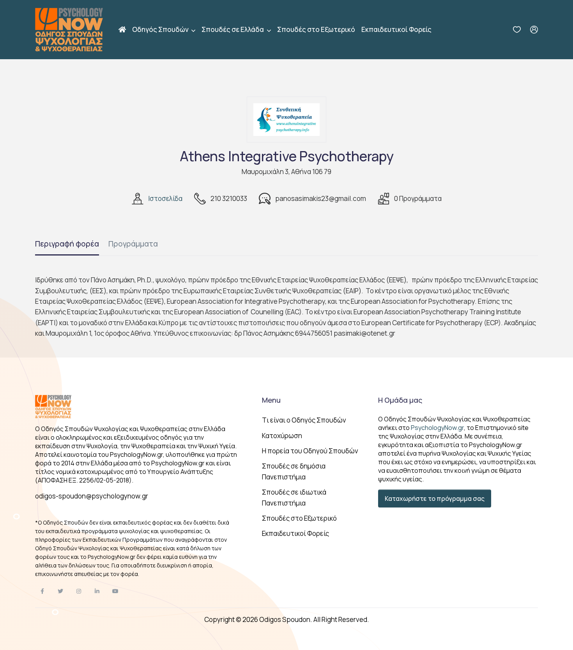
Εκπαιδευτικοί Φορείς (396, 29)
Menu (271, 400)
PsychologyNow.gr (437, 427)
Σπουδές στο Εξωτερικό (316, 29)
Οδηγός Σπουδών (161, 29)
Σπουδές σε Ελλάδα (233, 29)
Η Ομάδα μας (400, 400)
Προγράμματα (133, 244)
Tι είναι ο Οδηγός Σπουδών (304, 420)
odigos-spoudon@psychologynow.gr (91, 495)
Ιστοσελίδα (165, 198)
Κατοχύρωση (282, 435)
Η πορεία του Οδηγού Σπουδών (310, 450)
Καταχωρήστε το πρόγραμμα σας (435, 498)
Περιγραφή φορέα (67, 244)
